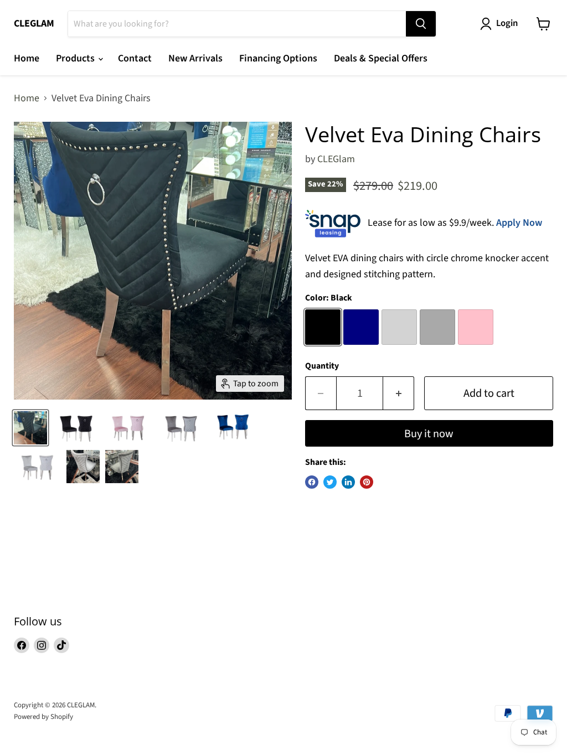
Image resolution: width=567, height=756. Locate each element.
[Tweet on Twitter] (330, 482)
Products (76, 58)
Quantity (322, 366)
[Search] (421, 24)
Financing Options (278, 58)
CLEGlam (336, 159)
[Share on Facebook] (311, 482)
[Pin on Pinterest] (366, 482)
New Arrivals (195, 58)
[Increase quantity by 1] (398, 393)
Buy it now (428, 434)
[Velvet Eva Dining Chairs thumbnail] (30, 428)
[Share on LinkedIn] (348, 482)
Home (26, 58)
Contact (135, 58)
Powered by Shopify (43, 717)
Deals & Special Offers (380, 58)
